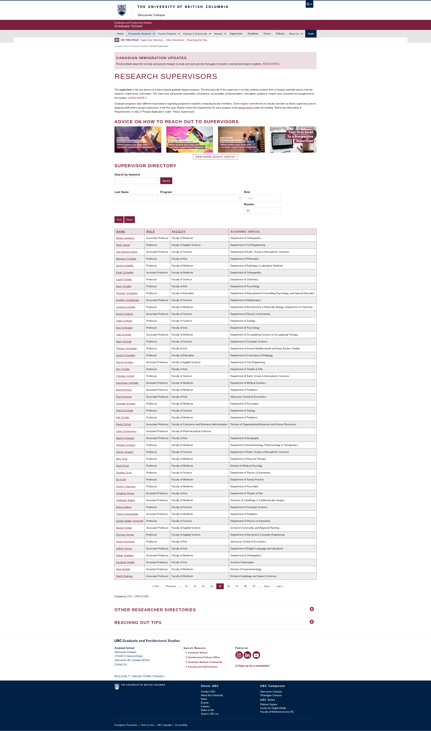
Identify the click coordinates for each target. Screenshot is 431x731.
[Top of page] (117, 40)
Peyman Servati (125, 534)
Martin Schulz (123, 424)
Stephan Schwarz (126, 445)
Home (120, 33)
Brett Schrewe (124, 389)
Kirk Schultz (122, 417)
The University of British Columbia (121, 10)
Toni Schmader (124, 327)
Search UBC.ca (209, 713)
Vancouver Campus (271, 691)
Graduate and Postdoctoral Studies (215, 641)
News (204, 699)
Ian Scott (121, 479)
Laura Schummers (126, 431)
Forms (267, 33)
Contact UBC (208, 691)
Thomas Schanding (126, 293)
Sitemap (136, 675)
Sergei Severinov (125, 541)
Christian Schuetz (126, 403)
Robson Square (268, 704)
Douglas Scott (123, 472)
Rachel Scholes (124, 362)
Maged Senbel (124, 527)
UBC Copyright (164, 725)
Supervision (236, 33)
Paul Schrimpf (123, 396)
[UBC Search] (309, 4)
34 (213, 586)
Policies (280, 33)
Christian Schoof (125, 376)
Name (120, 231)
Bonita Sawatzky (125, 238)
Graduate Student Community (205, 662)
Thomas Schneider (126, 348)
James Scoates (124, 451)
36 (229, 586)
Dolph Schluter (124, 320)
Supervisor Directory (151, 40)
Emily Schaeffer (125, 272)
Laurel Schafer (124, 279)
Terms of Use (147, 725)
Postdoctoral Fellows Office (204, 657)
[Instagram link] (239, 655)
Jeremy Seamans (126, 486)
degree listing (245, 107)
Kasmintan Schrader (127, 382)
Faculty (179, 231)
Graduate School (121, 46)
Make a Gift (207, 710)
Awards (218, 33)
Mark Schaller (123, 286)
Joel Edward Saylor (126, 251)
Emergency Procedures (125, 725)
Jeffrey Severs (124, 548)
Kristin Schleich (124, 313)
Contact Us (120, 664)
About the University (212, 695)
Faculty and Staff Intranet (202, 666)
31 (187, 586)
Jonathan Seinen (125, 493)
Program (166, 192)
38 (246, 586)
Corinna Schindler (126, 307)
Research (159, 675)
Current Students (167, 33)
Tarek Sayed (123, 244)
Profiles (147, 675)
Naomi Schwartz (125, 438)
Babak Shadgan (125, 555)
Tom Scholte (123, 369)
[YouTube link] (256, 655)
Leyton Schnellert (125, 355)
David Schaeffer (125, 265)
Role (247, 192)
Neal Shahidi (123, 569)
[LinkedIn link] (247, 655)
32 (196, 586)
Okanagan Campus (271, 695)
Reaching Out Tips (197, 40)
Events (205, 702)
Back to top (121, 675)
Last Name (121, 192)
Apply (311, 33)
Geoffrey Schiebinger (127, 300)
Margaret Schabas (126, 258)
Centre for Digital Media (273, 708)
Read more (271, 63)
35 (221, 586)
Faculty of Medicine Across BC (277, 711)
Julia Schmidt (123, 334)
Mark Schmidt (123, 341)
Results (249, 204)
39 (255, 586)
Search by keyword (127, 174)
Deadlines (253, 33)
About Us (294, 33)
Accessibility (181, 725)
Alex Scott (121, 458)
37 (238, 586)
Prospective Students (139, 33)
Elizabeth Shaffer (125, 562)
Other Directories (175, 40)
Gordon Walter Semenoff (129, 520)
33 (204, 586)
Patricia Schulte (124, 410)
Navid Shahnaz (124, 576)
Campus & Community (195, 33)
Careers (205, 706)
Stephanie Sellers (125, 500)
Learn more (136, 97)
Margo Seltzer (123, 507)
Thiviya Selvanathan (127, 514)
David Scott (122, 465)
